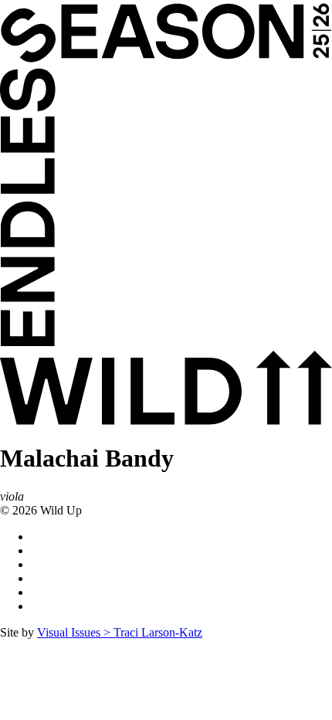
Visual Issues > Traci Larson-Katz (119, 632)
